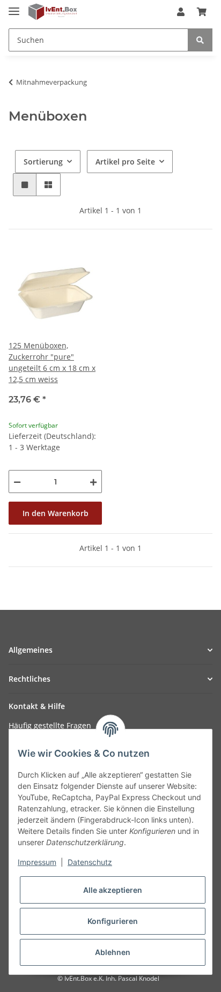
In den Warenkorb (56, 513)
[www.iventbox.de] (53, 12)
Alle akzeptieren (112, 889)
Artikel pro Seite (125, 161)
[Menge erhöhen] (93, 482)
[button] (180, 12)
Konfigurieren (112, 921)
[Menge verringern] (17, 482)
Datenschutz (90, 862)
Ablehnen (112, 952)
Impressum (37, 862)
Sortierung (43, 161)
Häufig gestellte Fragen (50, 725)
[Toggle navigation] (14, 6)
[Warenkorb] (201, 12)
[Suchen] (200, 39)
